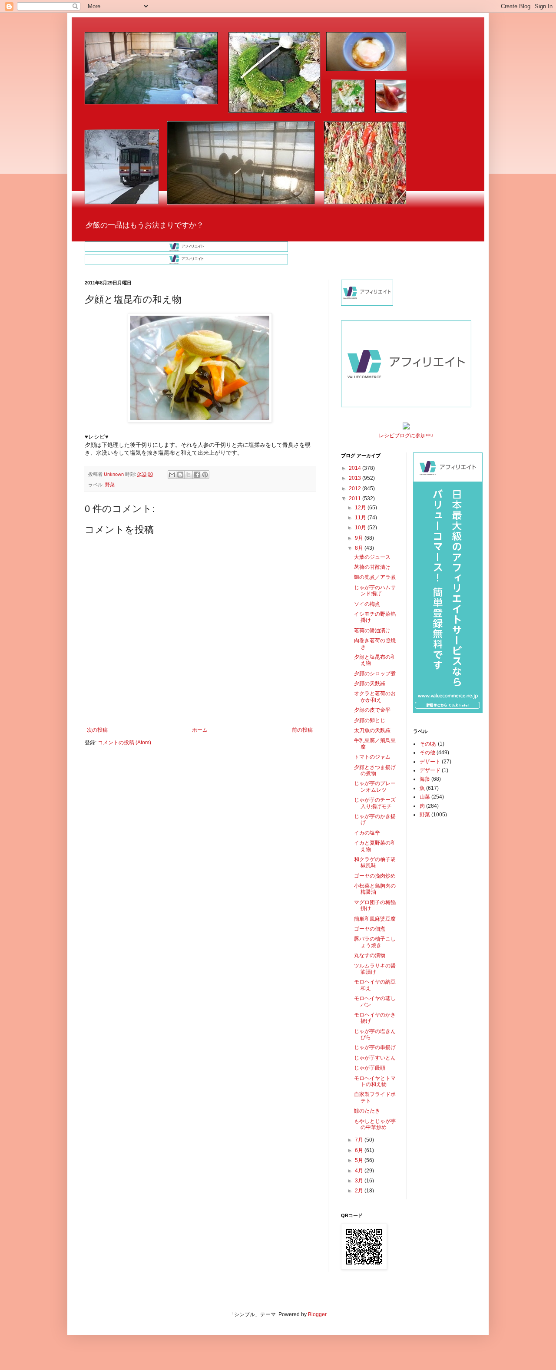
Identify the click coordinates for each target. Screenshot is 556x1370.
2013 (355, 478)
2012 (355, 488)
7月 (359, 1140)
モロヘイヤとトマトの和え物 (375, 1081)
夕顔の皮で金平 (372, 710)
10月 (361, 528)
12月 (361, 508)
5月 (359, 1160)
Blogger (317, 1314)
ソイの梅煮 (367, 604)
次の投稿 (97, 730)
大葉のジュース (372, 557)
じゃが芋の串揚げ (375, 1047)
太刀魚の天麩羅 (372, 730)
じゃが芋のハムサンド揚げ (375, 590)
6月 (359, 1150)
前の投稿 (302, 730)
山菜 (425, 797)
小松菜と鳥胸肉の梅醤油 (375, 889)
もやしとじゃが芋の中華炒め (375, 1124)
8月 (359, 548)
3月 (359, 1181)
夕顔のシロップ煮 (375, 673)
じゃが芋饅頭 (369, 1068)
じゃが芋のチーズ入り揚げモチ (375, 803)
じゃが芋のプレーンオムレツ (375, 786)
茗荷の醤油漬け (372, 630)
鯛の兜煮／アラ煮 (375, 577)
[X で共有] (188, 474)
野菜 (110, 484)
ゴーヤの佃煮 (369, 929)
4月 (359, 1171)
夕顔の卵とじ (369, 720)
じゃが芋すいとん (375, 1058)
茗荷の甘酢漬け (372, 567)
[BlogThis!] (180, 474)
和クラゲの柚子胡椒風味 (375, 862)
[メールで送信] (172, 474)
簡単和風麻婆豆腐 (375, 919)
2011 (355, 498)
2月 (359, 1191)
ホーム (200, 730)
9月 (359, 538)
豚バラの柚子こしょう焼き (375, 942)
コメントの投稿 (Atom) (124, 742)
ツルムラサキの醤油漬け (375, 969)
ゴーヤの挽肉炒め (375, 876)
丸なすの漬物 (369, 955)
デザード (430, 770)
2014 (355, 468)
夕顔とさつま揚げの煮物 (375, 770)
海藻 (425, 779)
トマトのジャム (372, 757)
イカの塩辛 (367, 833)
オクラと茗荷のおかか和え (375, 696)
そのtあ (428, 744)
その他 (427, 752)
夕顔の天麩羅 (369, 683)
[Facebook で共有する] (196, 474)
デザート (430, 762)
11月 (361, 518)
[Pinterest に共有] (205, 474)
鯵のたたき (367, 1111)
